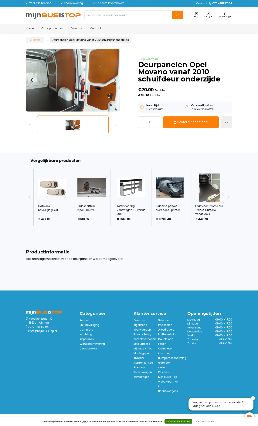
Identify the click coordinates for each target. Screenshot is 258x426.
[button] (32, 80)
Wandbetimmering (92, 344)
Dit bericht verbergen (178, 421)
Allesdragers (166, 330)
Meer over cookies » (205, 421)
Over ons (77, 28)
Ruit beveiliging (89, 325)
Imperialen (87, 339)
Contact (95, 28)
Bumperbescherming (172, 358)
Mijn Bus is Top (143, 348)
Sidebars (163, 320)
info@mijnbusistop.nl (43, 331)
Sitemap (139, 367)
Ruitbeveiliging (167, 334)
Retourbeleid (142, 344)
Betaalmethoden (145, 339)
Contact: (214, 3)
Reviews (163, 372)
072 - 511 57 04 (39, 327)
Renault (85, 320)
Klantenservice (143, 363)
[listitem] (52, 197)
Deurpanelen (88, 348)
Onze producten (52, 28)
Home (30, 28)
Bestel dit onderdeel (192, 122)
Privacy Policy (142, 334)
